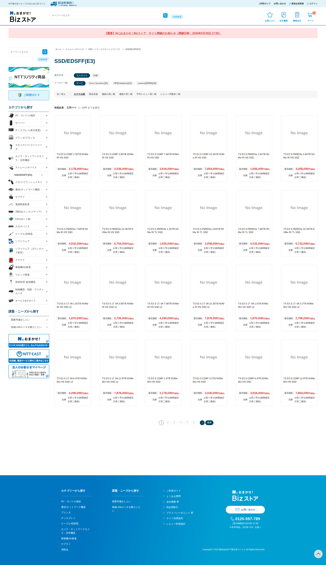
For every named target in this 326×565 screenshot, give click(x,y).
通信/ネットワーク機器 (27, 189)
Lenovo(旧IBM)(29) (147, 83)
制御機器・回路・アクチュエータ (29, 291)
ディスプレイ (68, 518)
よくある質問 (173, 496)
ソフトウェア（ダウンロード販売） (29, 250)
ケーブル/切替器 (24, 234)
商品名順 (93, 94)
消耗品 (64, 549)
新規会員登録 (298, 3)
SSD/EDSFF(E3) (23, 175)
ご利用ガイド (264, 3)
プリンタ (66, 512)
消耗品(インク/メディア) (28, 211)
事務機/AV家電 (23, 267)
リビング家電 (22, 274)
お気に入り (270, 21)
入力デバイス (22, 226)
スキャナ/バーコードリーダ (28, 147)
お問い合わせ (280, 3)
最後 (209, 422)
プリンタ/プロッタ (25, 137)
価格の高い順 (109, 94)
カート (311, 17)
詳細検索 (177, 16)
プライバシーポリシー (178, 512)
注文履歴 (283, 21)
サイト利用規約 (174, 518)
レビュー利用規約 (175, 524)
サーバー (20, 123)
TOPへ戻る (318, 554)
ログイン (313, 3)
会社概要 (171, 501)
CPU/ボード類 (22, 219)
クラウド (20, 260)
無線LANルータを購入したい (26, 327)
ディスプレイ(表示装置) (28, 130)
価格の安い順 (126, 94)
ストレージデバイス (26, 167)
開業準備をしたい (20, 319)
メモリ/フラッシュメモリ (28, 182)
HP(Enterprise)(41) (123, 83)
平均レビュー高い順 (147, 94)
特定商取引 (172, 507)
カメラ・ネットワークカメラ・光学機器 (29, 158)
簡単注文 (297, 21)
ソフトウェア (22, 241)
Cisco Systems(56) (98, 83)
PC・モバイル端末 (25, 115)
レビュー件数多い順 (170, 94)
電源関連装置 (22, 204)
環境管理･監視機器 (25, 282)
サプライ (20, 196)
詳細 (95, 75)
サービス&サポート (25, 300)
